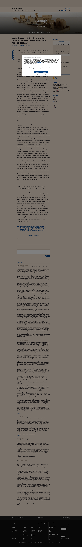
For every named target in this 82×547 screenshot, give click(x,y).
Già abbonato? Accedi (41, 74)
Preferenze (37, 72)
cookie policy (39, 62)
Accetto (44, 72)
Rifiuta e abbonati (56, 56)
